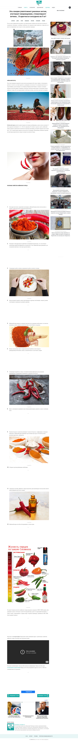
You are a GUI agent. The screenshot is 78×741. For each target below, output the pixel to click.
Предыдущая (14, 695)
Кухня (22, 20)
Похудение (38, 20)
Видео (53, 7)
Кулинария (32, 7)
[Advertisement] (28, 142)
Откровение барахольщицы (60, 231)
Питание (32, 20)
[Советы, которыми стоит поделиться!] (39, 2)
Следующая (42, 695)
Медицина (27, 20)
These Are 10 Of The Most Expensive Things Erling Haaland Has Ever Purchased (42, 717)
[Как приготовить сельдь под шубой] (60, 29)
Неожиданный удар (60, 188)
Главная (20, 7)
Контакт (31, 736)
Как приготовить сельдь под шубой (60, 38)
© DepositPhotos (28, 78)
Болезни (13, 20)
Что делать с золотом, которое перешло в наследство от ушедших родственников (60, 170)
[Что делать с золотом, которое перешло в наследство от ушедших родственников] (60, 159)
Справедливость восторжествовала (60, 99)
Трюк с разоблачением (60, 122)
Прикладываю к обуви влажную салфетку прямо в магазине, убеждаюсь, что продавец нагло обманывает (60, 125)
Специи (43, 20)
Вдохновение (40, 7)
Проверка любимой (61, 144)
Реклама (36, 736)
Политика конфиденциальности (46, 736)
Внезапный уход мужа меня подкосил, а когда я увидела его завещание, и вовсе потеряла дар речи (61, 192)
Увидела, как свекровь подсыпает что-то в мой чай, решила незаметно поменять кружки (60, 58)
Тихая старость (60, 76)
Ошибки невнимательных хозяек (60, 36)
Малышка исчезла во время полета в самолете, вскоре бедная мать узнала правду (61, 213)
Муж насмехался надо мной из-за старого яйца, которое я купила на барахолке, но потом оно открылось (60, 234)
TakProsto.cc (33, 739)
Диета (18, 20)
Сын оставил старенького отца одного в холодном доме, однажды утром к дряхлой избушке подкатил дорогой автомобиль (61, 80)
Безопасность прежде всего (61, 210)
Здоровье (47, 7)
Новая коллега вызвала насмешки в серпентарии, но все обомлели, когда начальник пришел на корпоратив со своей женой (60, 103)
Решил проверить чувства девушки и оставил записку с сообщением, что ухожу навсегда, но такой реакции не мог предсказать (61, 148)
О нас (27, 736)
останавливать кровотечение (14, 667)
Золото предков (60, 167)
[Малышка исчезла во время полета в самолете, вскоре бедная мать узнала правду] (60, 202)
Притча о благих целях (60, 55)
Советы (25, 7)
